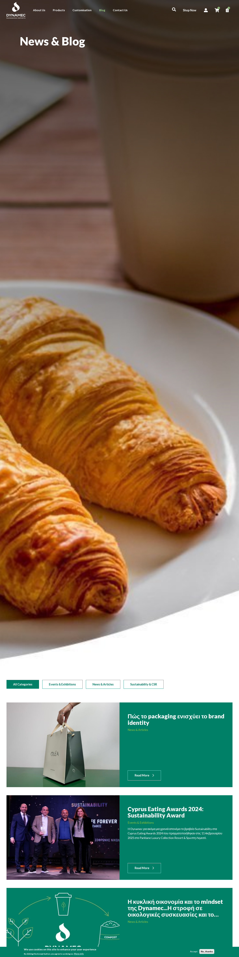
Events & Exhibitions (62, 684)
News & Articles (103, 684)
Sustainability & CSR (143, 684)
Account (206, 10)
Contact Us (120, 10)
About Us (39, 10)
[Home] (18, 10)
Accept (194, 951)
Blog (102, 10)
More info (79, 953)
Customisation (82, 10)
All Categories (22, 684)
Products (59, 10)
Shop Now (189, 10)
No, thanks (207, 951)
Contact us (231, 487)
